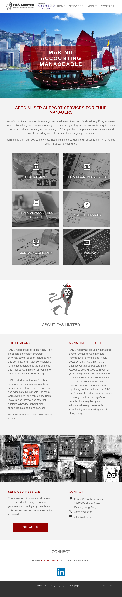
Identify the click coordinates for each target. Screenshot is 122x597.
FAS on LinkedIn (49, 560)
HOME (61, 6)
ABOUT (92, 6)
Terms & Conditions (92, 586)
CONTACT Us (31, 527)
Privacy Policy (109, 586)
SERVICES (76, 6)
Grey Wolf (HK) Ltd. (73, 586)
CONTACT (107, 6)
